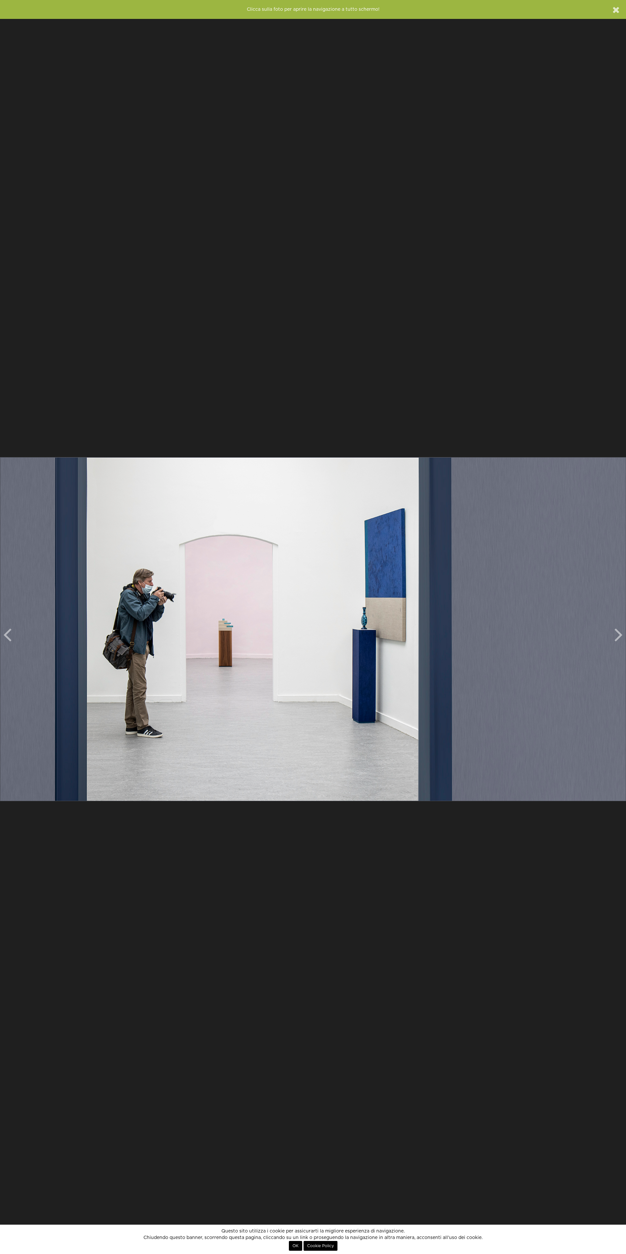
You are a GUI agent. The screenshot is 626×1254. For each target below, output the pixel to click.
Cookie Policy (320, 1246)
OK (295, 1246)
